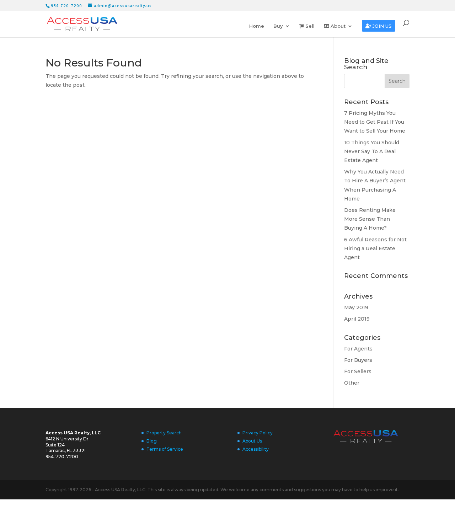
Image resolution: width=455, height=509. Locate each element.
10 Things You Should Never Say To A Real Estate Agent (371, 151)
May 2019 (356, 307)
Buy (278, 26)
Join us (381, 26)
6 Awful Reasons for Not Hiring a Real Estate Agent (375, 248)
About (337, 26)
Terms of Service (164, 449)
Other (351, 383)
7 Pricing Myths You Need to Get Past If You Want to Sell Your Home (374, 122)
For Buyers (358, 360)
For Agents (358, 348)
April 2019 (357, 319)
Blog (151, 441)
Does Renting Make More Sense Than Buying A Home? (370, 219)
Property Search (164, 432)
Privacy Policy (257, 432)
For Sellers (357, 371)
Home (256, 26)
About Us (252, 441)
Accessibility (255, 449)
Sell (309, 26)
